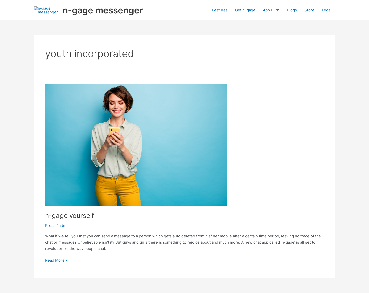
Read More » (56, 260)
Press (50, 225)
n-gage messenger (103, 10)
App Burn (271, 10)
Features (220, 10)
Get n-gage (245, 10)
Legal (326, 10)
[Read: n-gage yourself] (136, 144)
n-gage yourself (69, 215)
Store (309, 10)
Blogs (292, 10)
